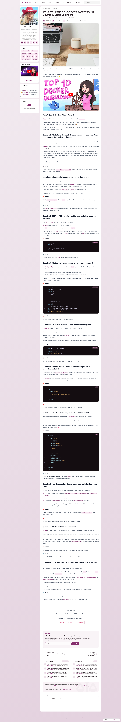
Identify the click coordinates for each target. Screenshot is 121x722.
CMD (44, 332)
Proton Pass (25, 92)
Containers (34, 59)
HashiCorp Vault (81, 577)
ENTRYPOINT (46, 328)
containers (82, 118)
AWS (28, 50)
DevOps (28, 56)
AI (32, 56)
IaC (22, 59)
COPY (46, 222)
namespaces (65, 189)
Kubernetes (34, 50)
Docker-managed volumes (61, 372)
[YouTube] (22, 42)
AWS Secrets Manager (91, 577)
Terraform (24, 53)
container (46, 146)
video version (66, 599)
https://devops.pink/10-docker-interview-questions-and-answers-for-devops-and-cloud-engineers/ (68, 686)
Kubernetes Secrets (48, 579)
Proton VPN (26, 90)
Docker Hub (73, 184)
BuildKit (45, 530)
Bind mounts (46, 378)
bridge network (72, 416)
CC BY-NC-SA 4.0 (67, 689)
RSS (80, 717)
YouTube (61, 622)
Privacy (88, 717)
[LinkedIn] (28, 42)
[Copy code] (97, 243)
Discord (70, 622)
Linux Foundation (25, 96)
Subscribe (29, 80)
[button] (29, 71)
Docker (23, 50)
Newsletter (75, 717)
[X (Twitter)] (31, 42)
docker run (51, 181)
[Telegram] (37, 42)
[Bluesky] (34, 42)
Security (30, 53)
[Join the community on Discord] (29, 105)
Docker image (55, 141)
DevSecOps (27, 59)
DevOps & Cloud (58, 20)
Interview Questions (74, 20)
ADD (52, 222)
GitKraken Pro (26, 94)
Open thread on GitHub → (94, 696)
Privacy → (115, 719)
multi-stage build (48, 267)
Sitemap (83, 717)
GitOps (35, 53)
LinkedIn (80, 622)
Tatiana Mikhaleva (49, 17)
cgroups (72, 189)
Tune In (29, 110)
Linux (23, 56)
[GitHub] (25, 42)
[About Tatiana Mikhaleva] (29, 16)
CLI (36, 56)
